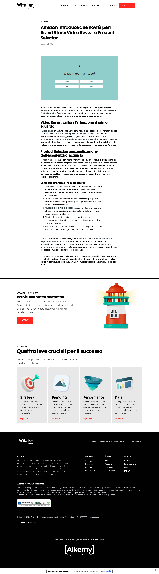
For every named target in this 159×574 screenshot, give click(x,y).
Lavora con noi (130, 464)
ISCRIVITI (25, 320)
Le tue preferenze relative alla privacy (89, 571)
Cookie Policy (22, 522)
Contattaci (128, 467)
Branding (88, 467)
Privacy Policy (33, 522)
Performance (90, 464)
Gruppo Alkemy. (98, 540)
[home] (25, 6)
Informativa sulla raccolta (58, 571)
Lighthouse (109, 467)
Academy (108, 464)
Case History (110, 471)
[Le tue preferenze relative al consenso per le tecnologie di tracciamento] (155, 570)
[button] (64, 6)
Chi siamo (128, 460)
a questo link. (111, 495)
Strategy (88, 460)
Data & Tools (90, 471)
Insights (108, 460)
